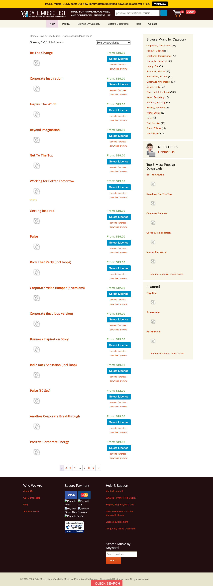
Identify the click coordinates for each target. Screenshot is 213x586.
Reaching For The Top (159, 194)
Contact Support (114, 491)
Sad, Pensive (153, 123)
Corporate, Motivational (158, 45)
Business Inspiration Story (49, 339)
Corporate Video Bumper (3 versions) (57, 288)
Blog (25, 504)
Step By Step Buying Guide (120, 504)
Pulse (34, 236)
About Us (28, 491)
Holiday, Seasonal (155, 107)
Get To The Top (41, 155)
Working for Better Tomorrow (52, 181)
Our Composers (31, 497)
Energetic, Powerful (156, 61)
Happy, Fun (152, 66)
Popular (66, 23)
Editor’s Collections (118, 23)
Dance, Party (153, 87)
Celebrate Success (157, 213)
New (52, 23)
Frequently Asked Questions (120, 528)
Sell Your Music (31, 511)
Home (33, 36)
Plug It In (151, 293)
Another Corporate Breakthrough (55, 416)
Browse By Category (89, 23)
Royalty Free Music (49, 36)
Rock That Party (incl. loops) (50, 262)
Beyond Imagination (45, 130)
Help (138, 23)
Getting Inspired (42, 211)
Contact (152, 23)
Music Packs (153, 133)
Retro (149, 118)
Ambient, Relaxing (156, 102)
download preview (118, 69)
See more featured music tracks (167, 353)
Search (113, 560)
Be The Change (41, 53)
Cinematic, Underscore (158, 81)
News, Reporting (155, 97)
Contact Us (166, 152)
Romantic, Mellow (155, 71)
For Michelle (153, 331)
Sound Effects (153, 128)
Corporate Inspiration (46, 78)
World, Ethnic (153, 112)
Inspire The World (43, 104)
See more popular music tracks (166, 274)
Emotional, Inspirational (158, 56)
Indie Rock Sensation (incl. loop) (53, 365)
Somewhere (153, 312)
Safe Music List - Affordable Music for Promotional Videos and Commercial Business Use (81, 579)
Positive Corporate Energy (49, 442)
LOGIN (190, 12)
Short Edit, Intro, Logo (158, 92)
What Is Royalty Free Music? (121, 497)
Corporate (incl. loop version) (51, 313)
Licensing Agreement (117, 521)
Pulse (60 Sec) (40, 390)
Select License (118, 58)
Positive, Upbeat (155, 50)
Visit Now (160, 4)
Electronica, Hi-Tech (156, 76)
